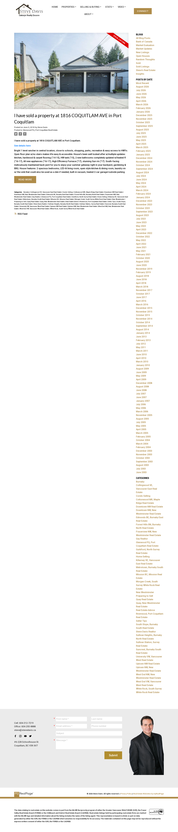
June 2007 (141, 397)
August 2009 (142, 368)
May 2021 (141, 251)
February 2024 (143, 193)
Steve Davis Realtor (40, 204)
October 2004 (143, 440)
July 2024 (141, 176)
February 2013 (143, 340)
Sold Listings (142, 66)
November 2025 (144, 119)
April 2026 (141, 101)
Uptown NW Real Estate (58, 206)
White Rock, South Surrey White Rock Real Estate (67, 209)
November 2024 (144, 161)
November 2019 (144, 269)
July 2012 (141, 343)
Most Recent (142, 83)
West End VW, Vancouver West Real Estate (34, 209)
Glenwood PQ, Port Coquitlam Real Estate (40, 130)
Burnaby (27, 192)
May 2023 (141, 226)
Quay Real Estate (33, 202)
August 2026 (142, 86)
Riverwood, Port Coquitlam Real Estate (93, 202)
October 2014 (143, 322)
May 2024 (141, 183)
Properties (68, 7)
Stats (108, 7)
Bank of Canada (144, 41)
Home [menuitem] (55, 7)
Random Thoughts (145, 59)
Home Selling (102, 197)
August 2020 (142, 261)
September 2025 (144, 126)
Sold (138, 63)
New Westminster (118, 199)
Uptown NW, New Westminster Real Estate (82, 206)
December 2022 (144, 233)
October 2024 (143, 165)
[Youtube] (26, 736)
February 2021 (143, 254)
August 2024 (142, 172)
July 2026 (141, 90)
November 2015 (144, 311)
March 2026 (142, 104)
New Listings (142, 52)
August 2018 (142, 276)
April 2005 (141, 429)
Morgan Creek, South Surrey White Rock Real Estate (93, 199)
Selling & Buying (89, 7)
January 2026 (143, 111)
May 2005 (141, 426)
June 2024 (141, 179)
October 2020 (143, 258)
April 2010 (141, 358)
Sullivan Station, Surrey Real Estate (92, 204)
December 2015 (144, 308)
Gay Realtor (36, 197)
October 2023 (143, 208)
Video (121, 7)
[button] (143, 11)
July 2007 (141, 393)
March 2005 (142, 433)
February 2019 (143, 272)
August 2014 (142, 329)
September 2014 (144, 326)
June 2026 (141, 94)
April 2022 (141, 244)
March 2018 (142, 286)
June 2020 (141, 265)
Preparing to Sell (20, 202)
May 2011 (141, 347)
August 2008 (142, 386)
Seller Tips (112, 202)
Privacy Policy (126, 794)
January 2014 (143, 333)
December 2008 (144, 383)
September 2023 (144, 211)
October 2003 (143, 458)
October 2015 (143, 315)
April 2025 (141, 144)
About (88, 14)
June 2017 (141, 297)
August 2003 (142, 465)
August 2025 (142, 129)
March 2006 (142, 411)
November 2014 (144, 318)
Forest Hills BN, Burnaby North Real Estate (89, 194)
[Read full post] (71, 72)
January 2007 (143, 401)
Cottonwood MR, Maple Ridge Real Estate (89, 192)
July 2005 (141, 422)
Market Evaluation (145, 45)
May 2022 (141, 240)
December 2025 (144, 115)
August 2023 (142, 215)
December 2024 (144, 158)
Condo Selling (68, 192)
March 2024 (142, 190)
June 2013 (141, 336)
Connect (142, 11)
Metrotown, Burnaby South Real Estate (36, 199)
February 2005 (143, 436)
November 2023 (144, 204)
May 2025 (141, 140)
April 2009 (141, 379)
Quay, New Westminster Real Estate (52, 202)
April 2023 (141, 229)
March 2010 (142, 361)
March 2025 (142, 147)
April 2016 (141, 301)
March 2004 (142, 443)
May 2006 (141, 408)
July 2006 (141, 404)
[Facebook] (16, 736)
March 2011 (142, 351)
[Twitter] (31, 736)
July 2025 (141, 133)
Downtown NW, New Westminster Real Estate (30, 194)
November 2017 (144, 290)
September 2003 (144, 461)
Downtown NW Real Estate (113, 192)
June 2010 (141, 354)
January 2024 (143, 197)
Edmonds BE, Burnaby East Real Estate (60, 194)
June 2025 (141, 136)
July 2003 (141, 468)
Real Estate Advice (72, 202)
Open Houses (143, 56)
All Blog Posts (143, 38)
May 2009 (141, 376)
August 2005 (142, 418)
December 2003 (144, 451)
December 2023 (144, 201)
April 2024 (141, 186)
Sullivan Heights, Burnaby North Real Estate (63, 204)
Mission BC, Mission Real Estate (62, 199)
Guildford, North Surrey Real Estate (84, 197)
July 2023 (141, 218)
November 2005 (144, 415)
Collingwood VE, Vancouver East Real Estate (46, 192)
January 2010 (143, 365)
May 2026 (141, 97)
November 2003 (144, 454)
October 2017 (143, 293)
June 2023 (141, 222)
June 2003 (141, 472)
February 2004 (143, 447)
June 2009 (141, 372)
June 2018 (141, 279)
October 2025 (143, 122)
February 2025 (143, 151)
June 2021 (141, 247)
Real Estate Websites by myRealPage (148, 794)
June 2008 (141, 390)
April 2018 (141, 283)
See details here (22, 145)
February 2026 (143, 108)
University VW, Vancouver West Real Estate (35, 206)
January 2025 (143, 154)
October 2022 (143, 236)
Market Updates (144, 48)
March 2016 (142, 304)
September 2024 (144, 169)
